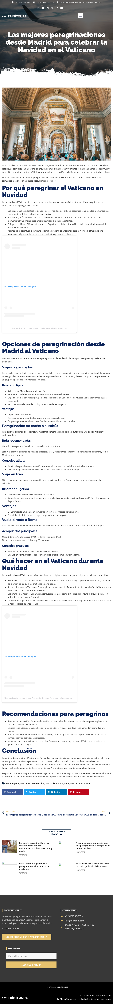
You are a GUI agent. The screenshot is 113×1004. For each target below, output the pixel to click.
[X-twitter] (52, 8)
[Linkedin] (47, 8)
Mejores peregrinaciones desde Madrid (25, 783)
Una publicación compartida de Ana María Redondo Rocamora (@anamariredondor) (41, 698)
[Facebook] (43, 8)
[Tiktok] (57, 8)
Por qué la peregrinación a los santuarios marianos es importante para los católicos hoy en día (35, 847)
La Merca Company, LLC (68, 998)
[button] (80, 15)
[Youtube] (61, 8)
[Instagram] (38, 8)
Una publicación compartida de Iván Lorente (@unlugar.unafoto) (39, 328)
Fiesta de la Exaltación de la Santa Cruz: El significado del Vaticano (92, 865)
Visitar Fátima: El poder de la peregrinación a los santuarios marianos (34, 866)
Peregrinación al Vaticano (77, 783)
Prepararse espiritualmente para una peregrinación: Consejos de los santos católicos (93, 846)
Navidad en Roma (54, 783)
